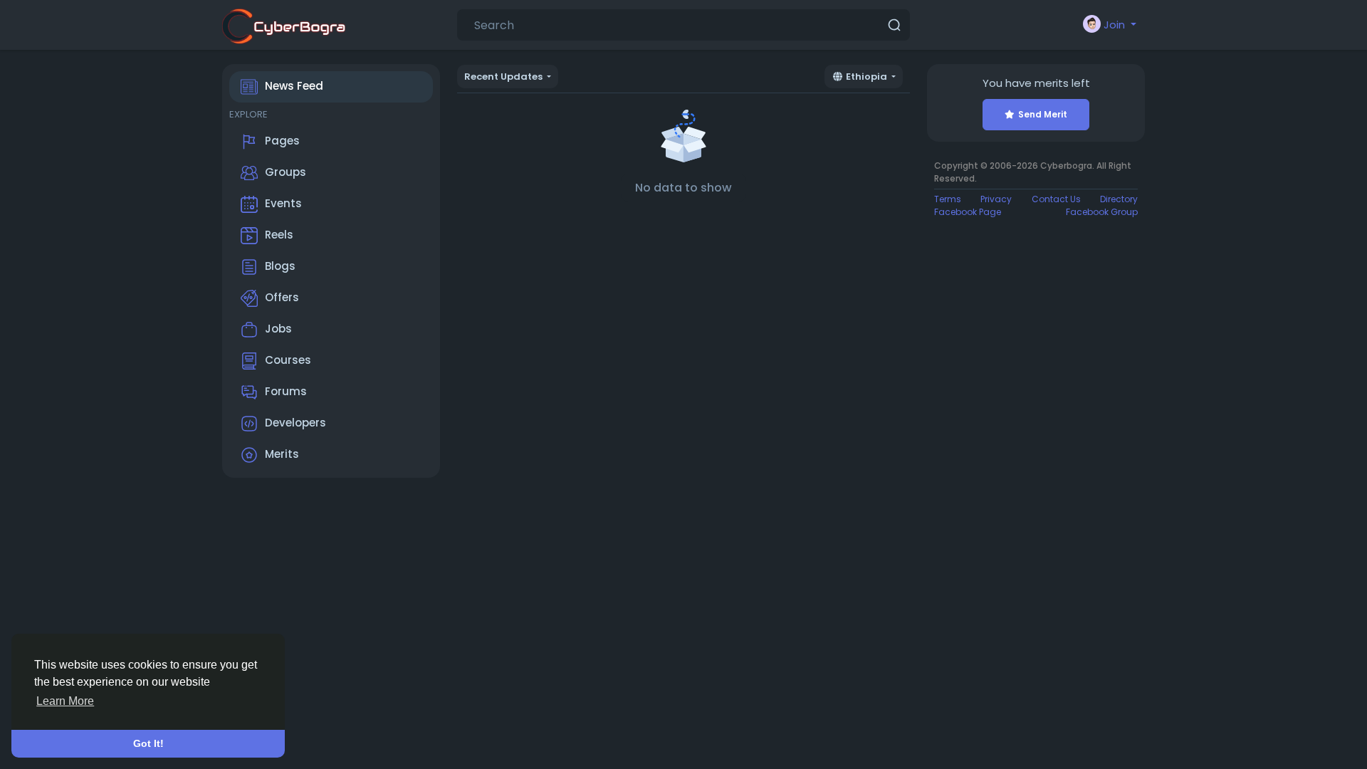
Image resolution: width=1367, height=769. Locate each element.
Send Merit (1042, 114)
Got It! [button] (148, 743)
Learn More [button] (65, 701)
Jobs (278, 328)
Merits (282, 453)
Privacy (996, 199)
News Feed (294, 85)
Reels (279, 234)
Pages (282, 140)
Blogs (280, 265)
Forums (286, 391)
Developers (295, 422)
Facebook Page (967, 212)
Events (283, 203)
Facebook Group (1102, 212)
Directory (1119, 199)
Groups (285, 171)
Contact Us (1056, 199)
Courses (288, 359)
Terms (947, 199)
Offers (282, 297)
